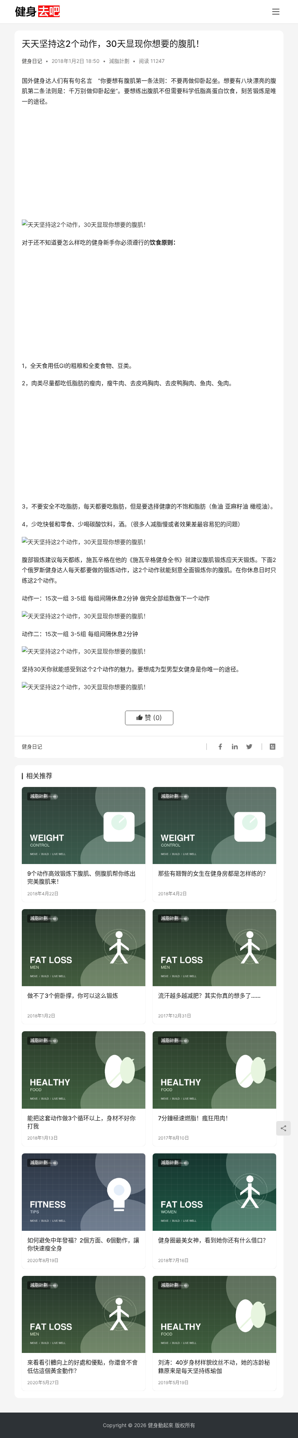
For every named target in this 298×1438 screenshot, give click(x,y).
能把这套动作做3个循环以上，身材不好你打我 (81, 1122)
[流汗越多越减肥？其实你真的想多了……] (214, 948)
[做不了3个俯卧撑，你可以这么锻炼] (83, 948)
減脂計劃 (119, 61)
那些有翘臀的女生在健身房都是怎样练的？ (213, 873)
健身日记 (32, 61)
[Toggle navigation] (275, 11)
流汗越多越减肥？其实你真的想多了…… (209, 995)
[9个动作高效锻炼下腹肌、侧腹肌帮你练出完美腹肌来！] (83, 825)
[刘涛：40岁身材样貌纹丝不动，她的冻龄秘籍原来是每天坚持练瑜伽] (214, 1314)
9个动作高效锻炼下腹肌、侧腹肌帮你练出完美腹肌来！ (81, 877)
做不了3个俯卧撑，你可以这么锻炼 (72, 995)
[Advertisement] (149, 165)
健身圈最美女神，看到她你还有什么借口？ (213, 1240)
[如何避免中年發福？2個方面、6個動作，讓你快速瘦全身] (83, 1192)
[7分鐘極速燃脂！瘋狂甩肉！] (214, 1070)
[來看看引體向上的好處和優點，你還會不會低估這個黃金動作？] (83, 1314)
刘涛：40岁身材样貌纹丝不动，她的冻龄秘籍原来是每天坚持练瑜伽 (214, 1366)
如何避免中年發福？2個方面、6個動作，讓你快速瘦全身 (83, 1244)
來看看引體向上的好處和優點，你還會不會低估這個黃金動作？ (82, 1366)
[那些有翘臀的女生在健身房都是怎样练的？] (214, 825)
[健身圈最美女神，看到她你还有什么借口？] (214, 1192)
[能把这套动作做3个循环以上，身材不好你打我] (83, 1070)
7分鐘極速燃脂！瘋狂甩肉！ (194, 1118)
